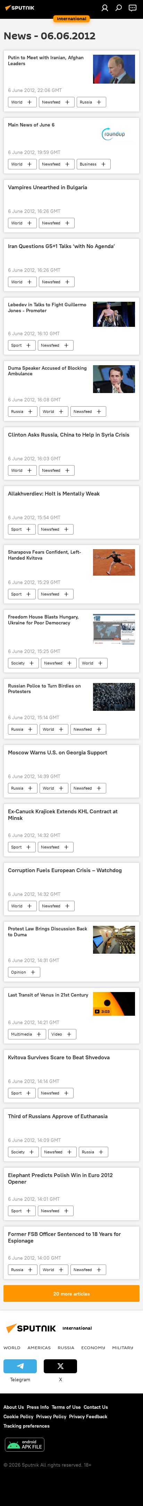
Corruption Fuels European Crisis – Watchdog (65, 870)
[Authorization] (105, 8)
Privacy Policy (51, 1416)
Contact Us (96, 1407)
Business (88, 164)
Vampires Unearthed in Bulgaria (47, 187)
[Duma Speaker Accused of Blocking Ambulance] (114, 379)
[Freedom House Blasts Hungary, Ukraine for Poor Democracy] (114, 629)
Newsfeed (51, 102)
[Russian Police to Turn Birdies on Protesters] (114, 697)
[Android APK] (24, 1445)
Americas (39, 1347)
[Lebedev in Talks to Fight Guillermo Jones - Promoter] (114, 314)
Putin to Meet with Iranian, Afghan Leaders (46, 61)
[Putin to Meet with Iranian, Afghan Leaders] (114, 69)
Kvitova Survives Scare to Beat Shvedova (59, 1057)
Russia (86, 102)
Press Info (38, 1407)
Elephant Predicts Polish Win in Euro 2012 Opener (60, 1178)
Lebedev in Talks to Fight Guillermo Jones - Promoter (47, 308)
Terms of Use (66, 1407)
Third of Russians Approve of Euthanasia (58, 1116)
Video (56, 1034)
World (17, 102)
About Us (13, 1407)
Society (18, 663)
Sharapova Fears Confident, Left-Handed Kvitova (44, 555)
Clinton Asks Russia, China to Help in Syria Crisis (68, 434)
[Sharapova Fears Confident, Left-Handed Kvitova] (114, 562)
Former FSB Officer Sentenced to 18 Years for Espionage (64, 1237)
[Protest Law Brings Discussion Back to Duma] (114, 940)
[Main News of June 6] (114, 134)
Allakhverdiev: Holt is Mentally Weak (54, 493)
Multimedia (21, 1034)
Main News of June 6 (31, 125)
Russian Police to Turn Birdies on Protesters (44, 689)
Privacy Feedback (88, 1416)
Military (122, 1347)
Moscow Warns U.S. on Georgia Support (57, 752)
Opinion (18, 972)
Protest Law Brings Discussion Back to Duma (47, 932)
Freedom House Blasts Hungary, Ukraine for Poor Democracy (43, 620)
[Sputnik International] (20, 10)
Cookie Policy (18, 1416)
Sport (16, 345)
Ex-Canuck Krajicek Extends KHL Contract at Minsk (63, 814)
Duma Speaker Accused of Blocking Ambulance (47, 371)
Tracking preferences (26, 1426)
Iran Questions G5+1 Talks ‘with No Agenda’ (61, 246)
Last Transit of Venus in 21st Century (48, 995)
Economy (93, 1347)
